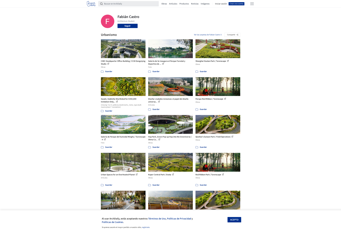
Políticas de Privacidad (179, 218)
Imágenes (205, 3)
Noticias (195, 3)
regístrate (146, 227)
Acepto (234, 219)
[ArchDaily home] (91, 3)
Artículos (173, 3)
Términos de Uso (157, 218)
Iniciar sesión (221, 3)
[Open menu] (252, 4)
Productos (184, 3)
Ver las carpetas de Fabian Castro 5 (208, 35)
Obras (164, 3)
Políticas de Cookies (112, 222)
